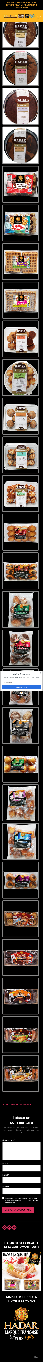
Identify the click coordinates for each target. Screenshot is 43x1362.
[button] (21, 674)
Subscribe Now (21, 687)
